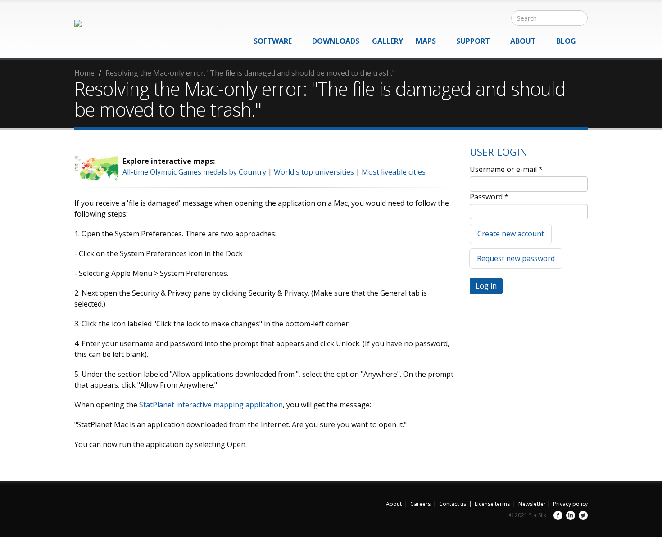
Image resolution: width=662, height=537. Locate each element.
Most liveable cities (394, 172)
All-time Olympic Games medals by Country (194, 172)
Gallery (387, 41)
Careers (420, 504)
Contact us (452, 504)
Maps (426, 41)
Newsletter (532, 504)
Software (273, 41)
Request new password (516, 258)
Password (489, 197)
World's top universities (314, 172)
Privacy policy (570, 504)
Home (84, 73)
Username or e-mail (506, 169)
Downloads (335, 41)
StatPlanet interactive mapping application (211, 405)
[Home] (108, 27)
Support (473, 41)
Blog (566, 41)
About (523, 41)
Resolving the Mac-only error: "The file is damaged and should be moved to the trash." (250, 73)
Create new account (510, 234)
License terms (492, 504)
